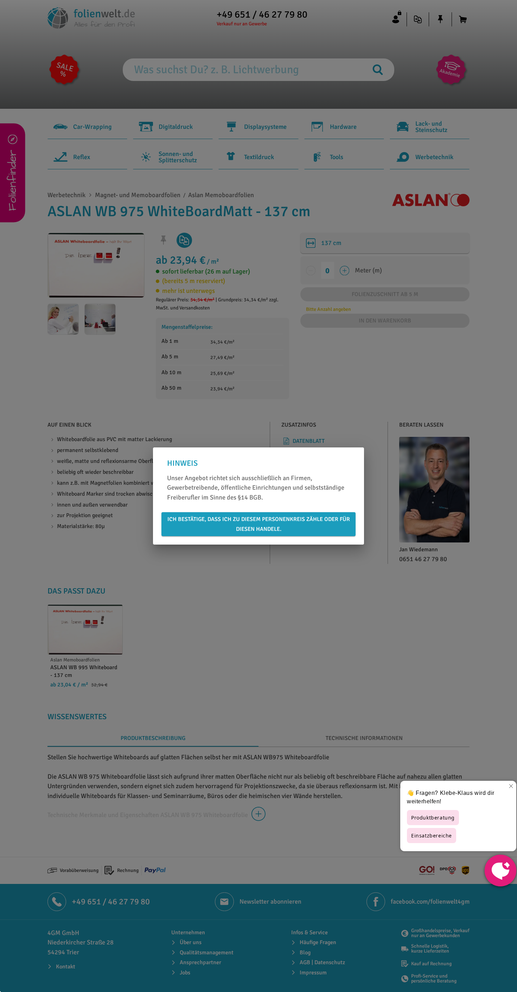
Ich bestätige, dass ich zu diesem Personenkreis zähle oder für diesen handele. (258, 524)
